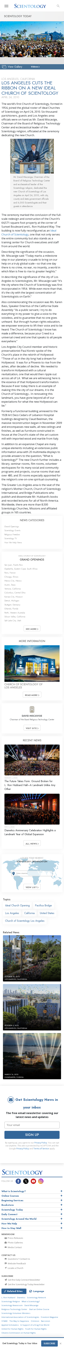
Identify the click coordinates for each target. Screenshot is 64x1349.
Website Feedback (16, 1263)
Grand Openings (11, 526)
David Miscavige (31, 1305)
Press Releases (15, 1238)
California (29, 913)
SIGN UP (32, 1134)
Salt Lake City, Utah (12, 620)
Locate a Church (15, 1268)
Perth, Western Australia (14, 612)
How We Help (9, 1223)
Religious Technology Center (14, 1309)
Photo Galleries (15, 1242)
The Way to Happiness (19, 1321)
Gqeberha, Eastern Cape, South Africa (20, 568)
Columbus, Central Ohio (14, 592)
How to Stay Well (11, 1228)
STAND (4, 1321)
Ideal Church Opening (17, 905)
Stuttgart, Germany (12, 604)
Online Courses (10, 1195)
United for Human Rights (12, 1329)
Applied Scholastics (10, 1325)
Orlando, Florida (11, 608)
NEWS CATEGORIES (32, 520)
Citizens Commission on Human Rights (18, 1333)
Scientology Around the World (18, 1219)
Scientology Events (12, 530)
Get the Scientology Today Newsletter (26, 1284)
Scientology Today (12, 1209)
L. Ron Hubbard (8, 1297)
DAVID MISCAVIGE (32, 715)
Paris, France (9, 572)
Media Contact (14, 1247)
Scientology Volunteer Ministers (15, 1313)
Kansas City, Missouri (13, 596)
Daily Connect (9, 1214)
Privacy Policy (40, 1142)
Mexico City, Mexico (12, 580)
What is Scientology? (13, 1191)
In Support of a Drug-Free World (34, 1325)
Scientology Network (36, 1297)
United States (47, 913)
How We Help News (13, 542)
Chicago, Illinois (11, 576)
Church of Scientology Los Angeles (24, 921)
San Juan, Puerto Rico (13, 564)
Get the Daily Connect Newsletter (23, 1279)
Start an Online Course (39, 1309)
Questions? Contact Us (18, 1258)
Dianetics (21, 1297)
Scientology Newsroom (12, 1305)
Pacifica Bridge (43, 905)
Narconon (45, 1321)
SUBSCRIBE (49, 1343)
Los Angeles (12, 913)
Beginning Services (12, 1200)
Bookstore (7, 1205)
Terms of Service (41, 1148)
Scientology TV (10, 538)
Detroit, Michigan (11, 600)
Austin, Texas (9, 584)
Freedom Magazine (49, 1317)
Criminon (35, 1321)
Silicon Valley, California (14, 616)
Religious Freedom (12, 534)
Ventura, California (12, 588)
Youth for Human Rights (35, 1329)
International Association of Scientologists (20, 1317)
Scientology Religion (10, 1301)
